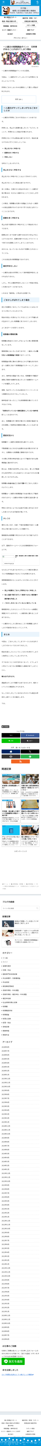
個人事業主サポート (10, 1420)
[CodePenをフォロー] (11, 756)
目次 (16, 99)
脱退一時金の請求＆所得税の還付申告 (11, 1424)
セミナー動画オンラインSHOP (10, 1431)
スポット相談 (31, 1428)
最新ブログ (30, 1431)
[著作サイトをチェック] (11, 751)
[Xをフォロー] (30, 751)
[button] (30, 741)
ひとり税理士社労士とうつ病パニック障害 (17, 1374)
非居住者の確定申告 (31, 1423)
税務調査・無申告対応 (11, 1428)
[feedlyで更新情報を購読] (30, 756)
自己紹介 (10, 1434)
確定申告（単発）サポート (30, 1420)
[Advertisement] (20, 866)
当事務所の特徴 (30, 1434)
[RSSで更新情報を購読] (20, 761)
